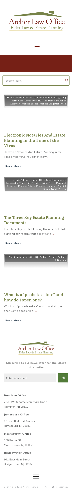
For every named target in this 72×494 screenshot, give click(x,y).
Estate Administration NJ (21, 97)
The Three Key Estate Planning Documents (34, 219)
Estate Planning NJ (48, 97)
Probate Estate (30, 103)
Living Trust (48, 183)
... (48, 156)
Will (63, 103)
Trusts (62, 189)
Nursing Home (46, 100)
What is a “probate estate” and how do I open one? (33, 297)
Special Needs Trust (54, 187)
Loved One (31, 100)
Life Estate (33, 183)
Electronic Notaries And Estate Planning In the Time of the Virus (34, 140)
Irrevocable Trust (15, 183)
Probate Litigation (50, 103)
